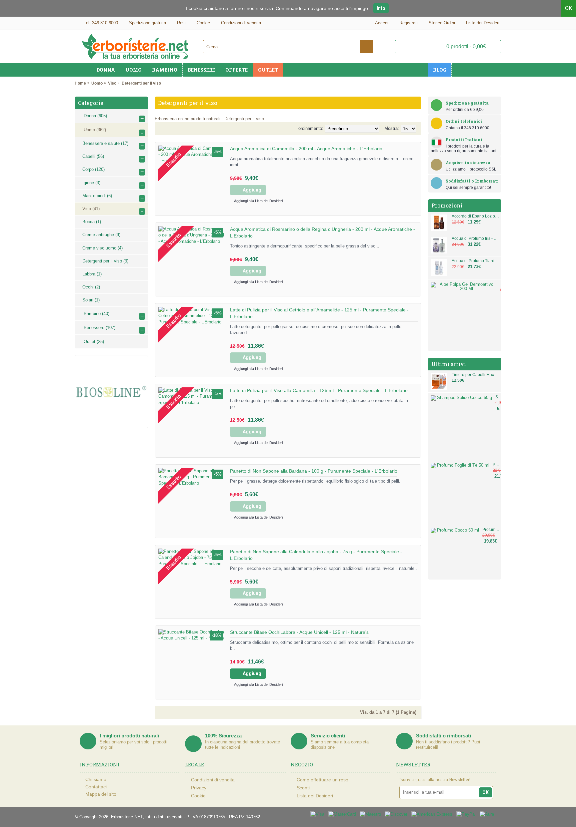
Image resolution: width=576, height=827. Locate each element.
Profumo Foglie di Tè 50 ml (496, 465)
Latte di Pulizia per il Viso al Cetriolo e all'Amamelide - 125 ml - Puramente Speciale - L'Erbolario (319, 313)
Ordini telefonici (464, 121)
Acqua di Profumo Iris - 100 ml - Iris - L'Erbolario (476, 238)
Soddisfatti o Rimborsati (472, 181)
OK (568, 8)
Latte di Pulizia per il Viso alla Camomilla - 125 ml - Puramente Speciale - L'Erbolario (319, 390)
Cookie (198, 795)
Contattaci (96, 786)
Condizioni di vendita (213, 779)
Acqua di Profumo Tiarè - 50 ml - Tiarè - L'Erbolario (476, 261)
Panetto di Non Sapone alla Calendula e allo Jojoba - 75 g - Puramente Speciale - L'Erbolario (316, 555)
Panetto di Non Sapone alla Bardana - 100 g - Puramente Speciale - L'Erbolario (313, 471)
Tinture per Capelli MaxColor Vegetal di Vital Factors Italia (476, 375)
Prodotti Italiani (464, 139)
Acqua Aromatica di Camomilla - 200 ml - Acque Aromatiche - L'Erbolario (306, 148)
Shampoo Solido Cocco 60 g (497, 397)
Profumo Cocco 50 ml (491, 530)
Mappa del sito (100, 794)
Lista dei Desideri (315, 795)
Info (381, 8)
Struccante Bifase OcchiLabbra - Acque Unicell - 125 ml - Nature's (299, 632)
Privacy (198, 787)
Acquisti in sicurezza (468, 162)
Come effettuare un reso (322, 779)
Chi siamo (95, 779)
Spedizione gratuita (467, 103)
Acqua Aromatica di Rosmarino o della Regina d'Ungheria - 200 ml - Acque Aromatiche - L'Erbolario (322, 232)
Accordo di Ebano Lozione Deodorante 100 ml (476, 216)
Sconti (303, 787)
